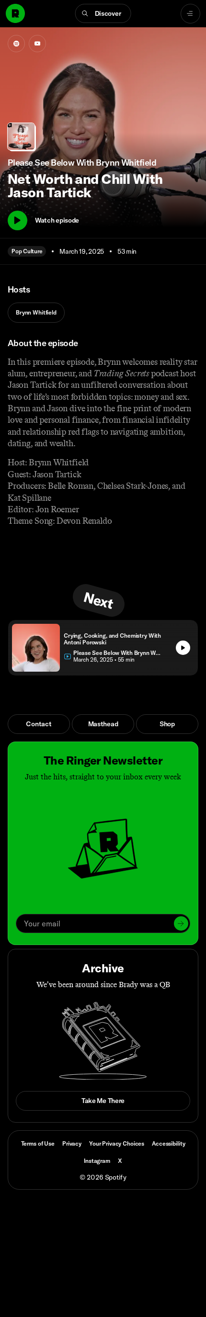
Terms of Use (38, 1143)
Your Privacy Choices (116, 1143)
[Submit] (181, 923)
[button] (103, 13)
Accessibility (168, 1143)
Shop (167, 724)
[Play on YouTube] (37, 43)
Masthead (103, 724)
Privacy (71, 1143)
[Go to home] (15, 13)
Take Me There (103, 1100)
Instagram (97, 1160)
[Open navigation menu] (190, 13)
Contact (38, 724)
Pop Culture (26, 251)
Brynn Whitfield (36, 312)
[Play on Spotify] (16, 43)
